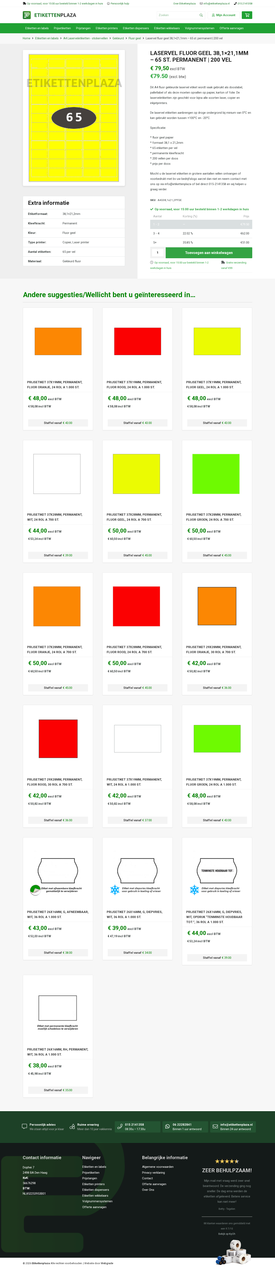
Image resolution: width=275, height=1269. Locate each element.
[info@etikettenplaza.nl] (215, 1126)
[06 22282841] (167, 1126)
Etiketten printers (93, 1184)
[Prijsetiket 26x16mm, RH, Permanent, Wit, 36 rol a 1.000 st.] (58, 981)
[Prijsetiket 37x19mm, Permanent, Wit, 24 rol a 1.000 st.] (137, 711)
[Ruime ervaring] (72, 1126)
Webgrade (107, 1263)
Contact (147, 1178)
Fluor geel (135, 38)
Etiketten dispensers (95, 1190)
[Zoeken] (201, 15)
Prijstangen (89, 1178)
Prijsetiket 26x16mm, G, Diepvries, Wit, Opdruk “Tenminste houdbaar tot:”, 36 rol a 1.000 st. (214, 917)
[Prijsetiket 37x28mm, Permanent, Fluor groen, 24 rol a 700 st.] (217, 446)
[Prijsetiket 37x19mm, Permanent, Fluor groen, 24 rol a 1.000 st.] (217, 711)
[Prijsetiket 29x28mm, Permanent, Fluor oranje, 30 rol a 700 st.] (217, 579)
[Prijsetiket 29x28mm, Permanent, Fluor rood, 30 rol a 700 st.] (58, 711)
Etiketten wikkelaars (95, 1195)
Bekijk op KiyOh (226, 1234)
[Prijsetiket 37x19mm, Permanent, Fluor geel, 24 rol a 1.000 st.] (217, 314)
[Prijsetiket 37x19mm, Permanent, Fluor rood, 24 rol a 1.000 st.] (137, 314)
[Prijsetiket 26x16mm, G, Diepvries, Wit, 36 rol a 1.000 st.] (137, 844)
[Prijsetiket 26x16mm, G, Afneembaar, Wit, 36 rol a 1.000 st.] (58, 844)
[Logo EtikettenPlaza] (49, 15)
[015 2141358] (120, 1126)
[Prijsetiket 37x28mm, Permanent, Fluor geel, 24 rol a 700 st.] (137, 446)
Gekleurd (118, 38)
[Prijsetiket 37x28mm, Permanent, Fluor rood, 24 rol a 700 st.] (137, 579)
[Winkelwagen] (247, 17)
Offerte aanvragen (94, 1207)
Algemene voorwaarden (158, 1167)
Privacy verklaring (153, 1172)
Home (26, 38)
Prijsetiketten (90, 1172)
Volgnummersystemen (97, 1201)
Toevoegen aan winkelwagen (209, 253)
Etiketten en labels (47, 38)
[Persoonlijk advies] (24, 1126)
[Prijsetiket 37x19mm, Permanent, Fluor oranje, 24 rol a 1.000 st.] (58, 314)
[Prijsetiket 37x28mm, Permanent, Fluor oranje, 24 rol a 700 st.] (58, 579)
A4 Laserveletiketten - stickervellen (85, 38)
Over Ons (148, 1190)
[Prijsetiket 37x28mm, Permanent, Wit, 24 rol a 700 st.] (58, 446)
